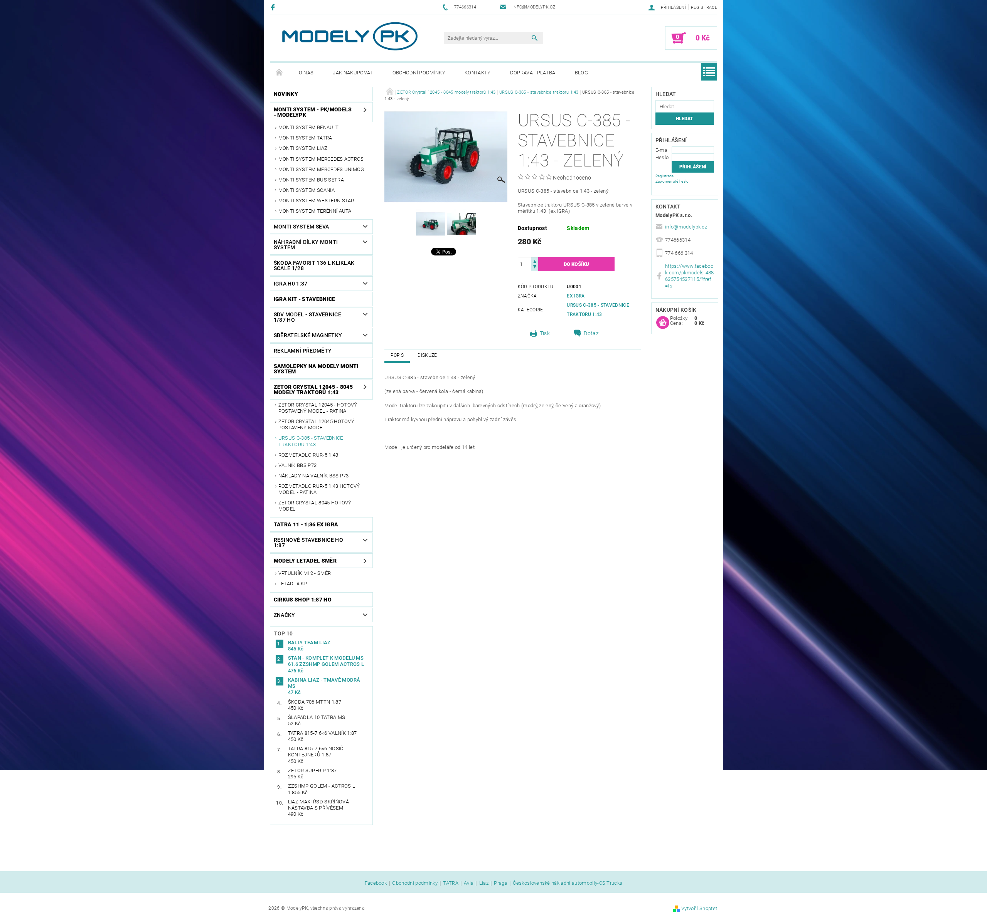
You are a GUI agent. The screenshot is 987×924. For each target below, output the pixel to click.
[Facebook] (274, 7)
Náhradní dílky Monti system (306, 244)
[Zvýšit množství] (534, 260)
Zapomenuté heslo (672, 181)
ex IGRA (575, 296)
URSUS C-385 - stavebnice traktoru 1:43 (310, 441)
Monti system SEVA (301, 226)
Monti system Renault (308, 127)
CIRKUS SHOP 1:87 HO (303, 599)
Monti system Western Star (316, 200)
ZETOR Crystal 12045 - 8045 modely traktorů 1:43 (313, 389)
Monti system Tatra (305, 138)
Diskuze (427, 355)
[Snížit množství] (534, 267)
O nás (306, 73)
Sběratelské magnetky (308, 335)
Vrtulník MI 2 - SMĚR (304, 573)
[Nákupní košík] (662, 323)
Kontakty (478, 73)
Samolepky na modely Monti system (316, 369)
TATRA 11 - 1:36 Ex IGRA (306, 524)
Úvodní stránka (279, 73)
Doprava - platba (533, 73)
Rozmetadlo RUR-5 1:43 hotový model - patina (319, 489)
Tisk (545, 333)
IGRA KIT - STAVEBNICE (304, 299)
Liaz (483, 883)
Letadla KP (292, 583)
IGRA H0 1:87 (291, 284)
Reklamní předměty (303, 351)
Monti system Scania (306, 190)
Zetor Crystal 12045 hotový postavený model (316, 424)
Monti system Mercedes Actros (321, 159)
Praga (500, 883)
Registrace (704, 7)
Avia (468, 883)
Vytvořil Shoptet (699, 908)
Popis (397, 355)
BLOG (581, 73)
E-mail (662, 150)
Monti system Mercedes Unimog (321, 169)
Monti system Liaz (302, 148)
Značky (284, 615)
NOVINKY (286, 94)
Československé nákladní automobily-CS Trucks (567, 883)
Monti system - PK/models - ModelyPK (313, 112)
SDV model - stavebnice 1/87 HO (307, 317)
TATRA (450, 883)
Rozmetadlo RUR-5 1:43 (308, 455)
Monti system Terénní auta (315, 211)
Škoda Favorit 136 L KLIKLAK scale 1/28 (314, 265)
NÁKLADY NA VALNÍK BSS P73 (313, 476)
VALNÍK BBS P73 (297, 465)
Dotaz (591, 333)
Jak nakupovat (353, 73)
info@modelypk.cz (686, 227)
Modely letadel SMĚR (305, 561)
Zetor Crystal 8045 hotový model (315, 506)
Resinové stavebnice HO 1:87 (308, 542)
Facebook (376, 883)
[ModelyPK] (349, 36)
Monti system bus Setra (311, 180)
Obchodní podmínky (418, 73)
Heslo (662, 157)
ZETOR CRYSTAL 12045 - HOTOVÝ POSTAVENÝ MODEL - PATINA (317, 408)
